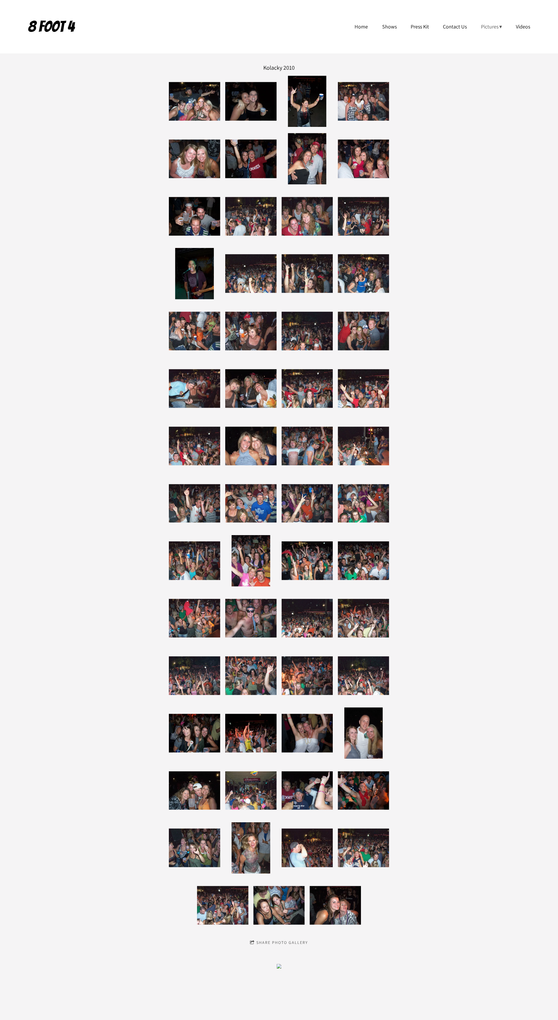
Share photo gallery (282, 942)
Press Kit (420, 26)
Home (361, 26)
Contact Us (455, 26)
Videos (523, 26)
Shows (389, 26)
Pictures (489, 26)
